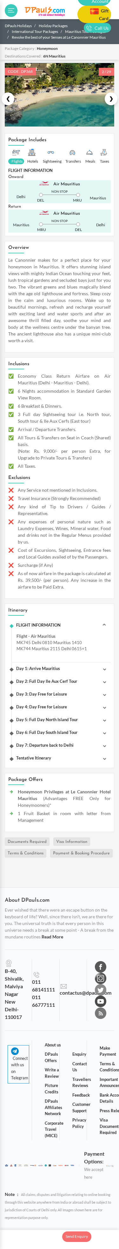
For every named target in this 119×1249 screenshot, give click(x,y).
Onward (15, 177)
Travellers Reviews (81, 1082)
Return (14, 206)
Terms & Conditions (25, 853)
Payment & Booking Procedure (81, 853)
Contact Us (79, 1067)
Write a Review (52, 1073)
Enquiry (79, 1054)
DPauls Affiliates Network (53, 1107)
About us (53, 1044)
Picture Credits (51, 1088)
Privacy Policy (79, 1123)
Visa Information (71, 841)
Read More (52, 936)
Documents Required (27, 841)
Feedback (81, 1095)
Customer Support (81, 1107)
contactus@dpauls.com (85, 993)
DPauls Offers (51, 1057)
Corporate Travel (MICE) (54, 1129)
